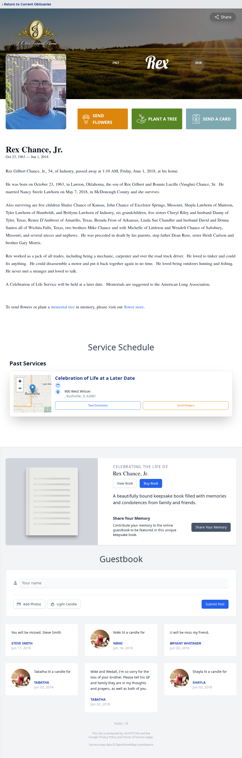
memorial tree (63, 307)
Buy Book (151, 483)
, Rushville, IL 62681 (80, 396)
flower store (134, 307)
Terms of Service (134, 737)
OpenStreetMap (126, 745)
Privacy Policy (108, 737)
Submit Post (215, 604)
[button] (32, 389)
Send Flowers (185, 405)
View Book (125, 483)
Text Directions (98, 405)
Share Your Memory (211, 527)
